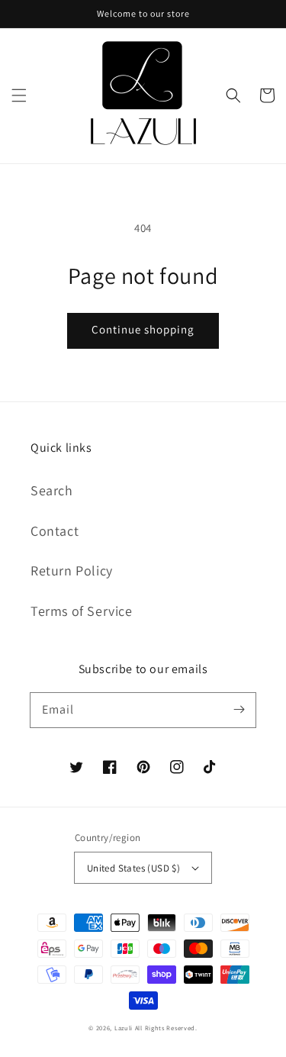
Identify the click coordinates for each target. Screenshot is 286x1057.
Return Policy (72, 570)
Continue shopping (143, 329)
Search (52, 490)
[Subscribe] (238, 710)
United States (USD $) (133, 868)
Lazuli (123, 1027)
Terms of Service (82, 611)
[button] (19, 95)
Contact (55, 531)
